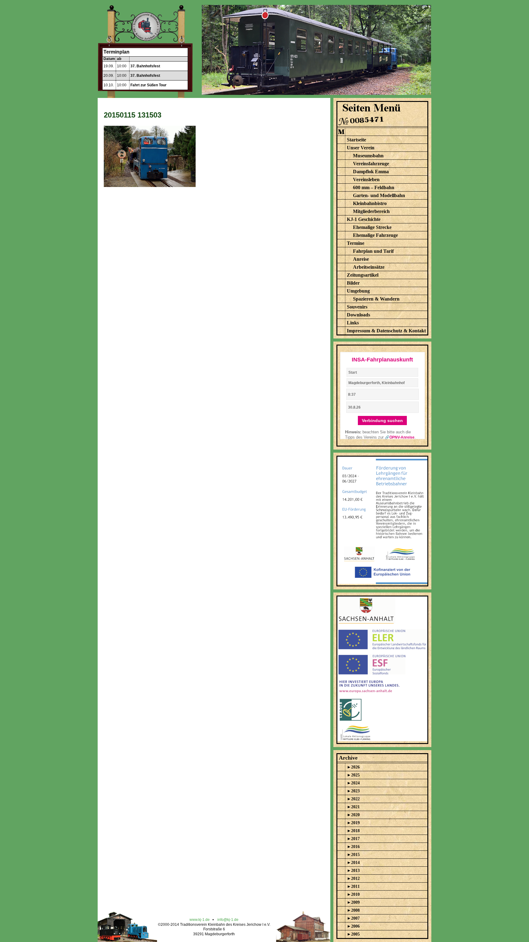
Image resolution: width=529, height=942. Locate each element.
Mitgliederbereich (371, 211)
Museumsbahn (368, 155)
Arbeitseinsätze (369, 267)
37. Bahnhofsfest (145, 66)
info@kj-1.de (227, 920)
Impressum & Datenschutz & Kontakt (386, 330)
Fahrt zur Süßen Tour (148, 85)
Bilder (353, 283)
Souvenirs (357, 306)
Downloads (358, 314)
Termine (355, 243)
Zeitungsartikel (362, 275)
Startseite (356, 139)
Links (353, 322)
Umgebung (358, 290)
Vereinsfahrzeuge (371, 163)
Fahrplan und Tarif (373, 251)
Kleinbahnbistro (370, 203)
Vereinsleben (366, 179)
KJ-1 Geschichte (364, 219)
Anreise (361, 259)
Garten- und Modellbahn (379, 195)
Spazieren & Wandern (376, 298)
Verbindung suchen (382, 420)
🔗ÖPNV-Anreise (400, 437)
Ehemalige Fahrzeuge (375, 235)
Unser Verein (360, 147)
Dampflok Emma (371, 171)
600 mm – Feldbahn (373, 187)
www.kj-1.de (199, 920)
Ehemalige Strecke (372, 227)
